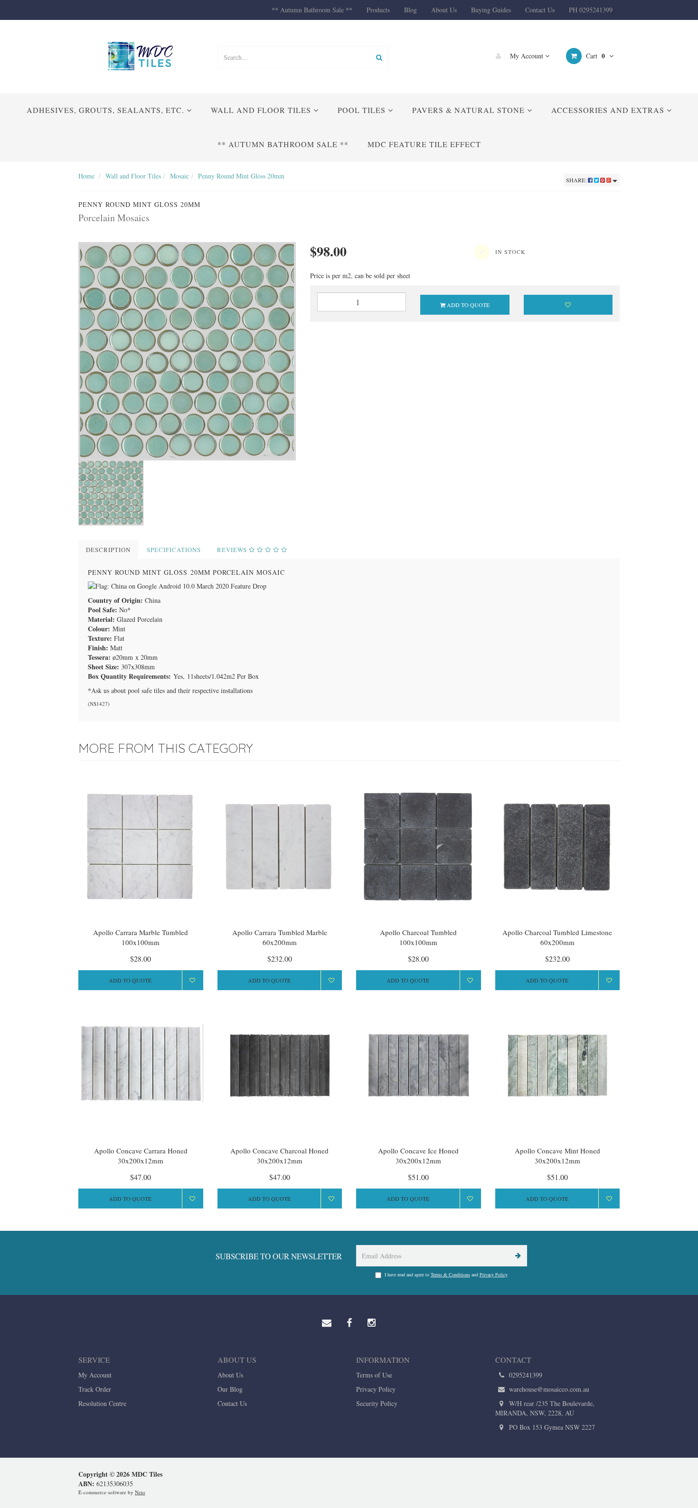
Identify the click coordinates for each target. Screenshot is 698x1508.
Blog (410, 9)
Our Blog (230, 1389)
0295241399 (524, 1374)
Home (86, 175)
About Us (444, 9)
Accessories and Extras (609, 110)
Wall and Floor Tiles (262, 110)
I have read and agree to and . (447, 1274)
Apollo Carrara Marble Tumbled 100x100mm (140, 937)
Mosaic (179, 175)
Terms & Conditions (450, 1274)
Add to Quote (467, 305)
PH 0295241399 (591, 9)
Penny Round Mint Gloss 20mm (241, 175)
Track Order (94, 1389)
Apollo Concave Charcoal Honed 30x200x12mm (279, 1155)
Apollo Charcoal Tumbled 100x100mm (418, 937)
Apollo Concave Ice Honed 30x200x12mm (418, 1155)
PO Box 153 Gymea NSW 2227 (551, 1427)
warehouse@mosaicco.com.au (548, 1389)
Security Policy (376, 1403)
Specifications (174, 549)
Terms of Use (374, 1374)
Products (378, 9)
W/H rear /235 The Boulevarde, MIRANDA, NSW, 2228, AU (544, 1408)
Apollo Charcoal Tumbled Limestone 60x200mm (557, 937)
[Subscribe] (516, 1255)
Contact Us (540, 9)
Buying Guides (491, 9)
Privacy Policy (493, 1274)
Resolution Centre (102, 1403)
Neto (140, 1492)
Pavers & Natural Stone (469, 110)
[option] (187, 351)
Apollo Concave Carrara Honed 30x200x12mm (141, 1155)
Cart (594, 56)
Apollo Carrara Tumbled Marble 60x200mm (279, 937)
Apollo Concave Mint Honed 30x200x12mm (557, 1155)
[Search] (379, 57)
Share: (577, 180)
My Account (526, 55)
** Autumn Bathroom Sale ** (312, 9)
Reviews (233, 549)
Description (108, 549)
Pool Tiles (363, 110)
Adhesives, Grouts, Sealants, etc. (107, 110)
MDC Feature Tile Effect (424, 144)
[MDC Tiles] (140, 55)
